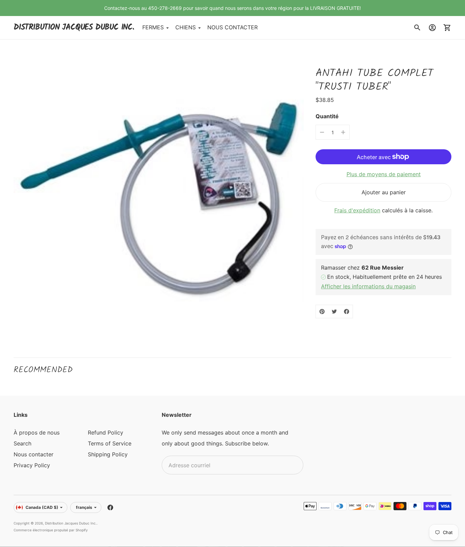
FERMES (153, 27)
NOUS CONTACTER (232, 27)
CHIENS (185, 27)
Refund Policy (105, 432)
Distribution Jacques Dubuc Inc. (71, 523)
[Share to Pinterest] (322, 311)
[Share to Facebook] (346, 311)
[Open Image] (159, 198)
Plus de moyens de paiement (384, 174)
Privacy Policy (32, 465)
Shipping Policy (108, 454)
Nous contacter (33, 454)
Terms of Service (109, 443)
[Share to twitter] (334, 311)
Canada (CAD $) (42, 507)
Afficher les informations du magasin (368, 286)
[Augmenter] (343, 132)
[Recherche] (417, 27)
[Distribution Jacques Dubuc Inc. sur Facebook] (110, 507)
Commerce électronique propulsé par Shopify (51, 530)
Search (22, 443)
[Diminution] (322, 132)
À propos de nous (37, 432)
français (84, 507)
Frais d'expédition (357, 210)
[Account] (432, 27)
